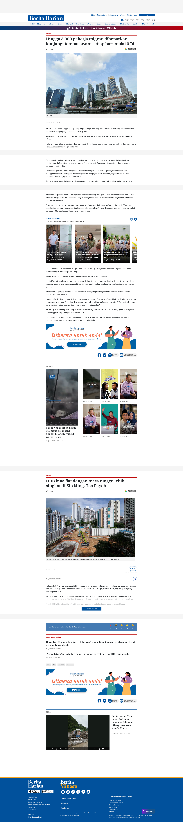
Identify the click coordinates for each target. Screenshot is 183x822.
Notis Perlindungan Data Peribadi (39, 804)
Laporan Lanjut (91, 609)
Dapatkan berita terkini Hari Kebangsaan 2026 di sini (93, 28)
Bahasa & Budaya (111, 24)
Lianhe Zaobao (114, 805)
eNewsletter (113, 15)
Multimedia (124, 24)
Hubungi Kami (32, 797)
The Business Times (116, 803)
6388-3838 (64, 803)
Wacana (90, 24)
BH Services (32, 810)
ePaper (122, 15)
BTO (48, 665)
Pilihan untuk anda (53, 218)
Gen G (135, 24)
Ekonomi (69, 24)
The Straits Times (115, 800)
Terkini (32, 24)
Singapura (41, 24)
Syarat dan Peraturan (35, 802)
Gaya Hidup (79, 24)
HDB (54, 665)
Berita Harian (113, 807)
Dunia (60, 24)
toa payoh (70, 665)
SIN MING (61, 665)
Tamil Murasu (113, 809)
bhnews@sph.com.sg (72, 815)
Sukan (99, 24)
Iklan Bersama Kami (35, 817)
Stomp (111, 811)
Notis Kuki (31, 807)
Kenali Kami (32, 799)
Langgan (147, 15)
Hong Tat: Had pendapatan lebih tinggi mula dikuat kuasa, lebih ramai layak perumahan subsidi (90, 644)
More (144, 24)
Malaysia (51, 24)
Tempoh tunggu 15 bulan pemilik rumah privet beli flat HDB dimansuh (87, 653)
